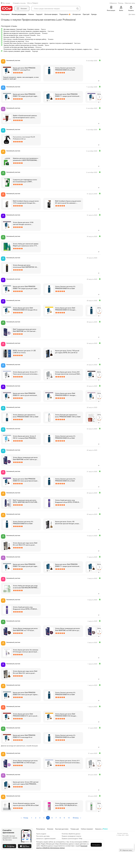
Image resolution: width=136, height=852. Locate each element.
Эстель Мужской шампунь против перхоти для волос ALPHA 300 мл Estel (26, 804)
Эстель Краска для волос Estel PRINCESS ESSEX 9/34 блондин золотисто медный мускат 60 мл (65, 715)
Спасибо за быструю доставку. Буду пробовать (19, 47)
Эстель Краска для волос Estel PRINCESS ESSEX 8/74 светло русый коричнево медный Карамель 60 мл (25, 715)
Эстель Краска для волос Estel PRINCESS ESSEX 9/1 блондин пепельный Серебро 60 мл (65, 394)
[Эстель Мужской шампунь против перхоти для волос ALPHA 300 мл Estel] (7, 806)
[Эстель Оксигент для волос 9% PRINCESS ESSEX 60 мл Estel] (7, 524)
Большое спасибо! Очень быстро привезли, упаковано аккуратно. (25, 31)
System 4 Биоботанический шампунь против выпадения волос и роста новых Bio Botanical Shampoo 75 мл (25, 116)
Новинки (31, 14)
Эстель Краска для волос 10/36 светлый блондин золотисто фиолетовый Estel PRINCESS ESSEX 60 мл (25, 223)
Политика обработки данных (71, 834)
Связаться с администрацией (45, 838)
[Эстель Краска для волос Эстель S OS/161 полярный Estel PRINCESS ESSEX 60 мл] (7, 439)
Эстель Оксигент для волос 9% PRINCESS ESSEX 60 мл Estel (23, 522)
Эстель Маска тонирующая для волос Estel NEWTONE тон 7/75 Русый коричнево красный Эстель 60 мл (25, 629)
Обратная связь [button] (130, 3)
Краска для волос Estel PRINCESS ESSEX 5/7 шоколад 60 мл (24, 69)
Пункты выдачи (41, 834)
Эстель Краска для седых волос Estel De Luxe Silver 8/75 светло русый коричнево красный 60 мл (25, 544)
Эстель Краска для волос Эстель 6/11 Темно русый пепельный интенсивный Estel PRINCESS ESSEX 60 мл (25, 373)
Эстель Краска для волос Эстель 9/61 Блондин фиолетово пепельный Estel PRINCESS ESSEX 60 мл (67, 373)
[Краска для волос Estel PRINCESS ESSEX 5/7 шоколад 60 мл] (7, 71)
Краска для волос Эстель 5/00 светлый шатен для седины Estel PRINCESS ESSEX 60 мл (25, 783)
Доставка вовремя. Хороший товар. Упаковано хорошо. (22, 29)
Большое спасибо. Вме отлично (14, 37)
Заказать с (101, 829)
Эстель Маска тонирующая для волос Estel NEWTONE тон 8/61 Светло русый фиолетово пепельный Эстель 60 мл (26, 458)
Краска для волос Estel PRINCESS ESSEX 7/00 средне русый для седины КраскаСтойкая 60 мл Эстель (25, 95)
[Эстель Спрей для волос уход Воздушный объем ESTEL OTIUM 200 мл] (49, 503)
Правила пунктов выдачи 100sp (72, 838)
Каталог (24, 8)
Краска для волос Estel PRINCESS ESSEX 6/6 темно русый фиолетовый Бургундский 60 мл (25, 480)
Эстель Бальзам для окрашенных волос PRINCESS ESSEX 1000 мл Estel (67, 416)
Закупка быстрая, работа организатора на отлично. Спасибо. (24, 45)
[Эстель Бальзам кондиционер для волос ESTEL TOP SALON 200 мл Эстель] (49, 806)
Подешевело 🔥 (65, 14)
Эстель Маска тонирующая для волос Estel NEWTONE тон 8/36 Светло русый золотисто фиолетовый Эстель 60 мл (68, 629)
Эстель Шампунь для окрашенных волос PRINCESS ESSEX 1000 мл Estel (25, 416)
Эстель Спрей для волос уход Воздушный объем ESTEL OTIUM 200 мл (67, 501)
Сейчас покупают (87, 829)
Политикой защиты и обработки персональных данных (61, 847)
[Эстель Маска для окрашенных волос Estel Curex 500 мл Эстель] (91, 417)
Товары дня (74, 829)
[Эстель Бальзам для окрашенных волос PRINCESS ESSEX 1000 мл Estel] (49, 417)
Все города (6, 3)
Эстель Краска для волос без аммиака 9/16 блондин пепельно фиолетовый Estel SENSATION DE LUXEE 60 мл (25, 651)
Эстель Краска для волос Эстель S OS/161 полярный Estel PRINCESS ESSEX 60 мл (24, 437)
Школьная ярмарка (50, 14)
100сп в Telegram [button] (32, 3)
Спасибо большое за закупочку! (14, 41)
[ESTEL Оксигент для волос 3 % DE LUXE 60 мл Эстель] (7, 353)
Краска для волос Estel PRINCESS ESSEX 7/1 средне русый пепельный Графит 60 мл (67, 95)
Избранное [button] (113, 3)
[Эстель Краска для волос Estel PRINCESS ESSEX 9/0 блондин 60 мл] (7, 311)
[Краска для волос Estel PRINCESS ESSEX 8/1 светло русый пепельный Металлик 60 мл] (7, 396)
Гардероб (39, 14)
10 (69, 818)
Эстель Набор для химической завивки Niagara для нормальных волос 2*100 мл (25, 245)
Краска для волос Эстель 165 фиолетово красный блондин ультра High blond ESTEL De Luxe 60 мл (67, 522)
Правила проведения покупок (71, 836)
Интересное (77, 14)
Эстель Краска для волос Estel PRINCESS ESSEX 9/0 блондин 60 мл (25, 309)
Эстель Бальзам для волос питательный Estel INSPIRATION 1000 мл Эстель (25, 266)
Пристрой (86, 14)
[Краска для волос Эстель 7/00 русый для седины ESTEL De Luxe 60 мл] (49, 353)
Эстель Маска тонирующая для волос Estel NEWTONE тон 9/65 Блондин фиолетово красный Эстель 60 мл (25, 762)
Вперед (76, 818)
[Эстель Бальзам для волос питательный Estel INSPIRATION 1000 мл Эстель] (7, 268)
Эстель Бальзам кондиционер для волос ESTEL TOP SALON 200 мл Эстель (66, 804)
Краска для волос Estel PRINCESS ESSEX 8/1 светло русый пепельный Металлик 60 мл (25, 394)
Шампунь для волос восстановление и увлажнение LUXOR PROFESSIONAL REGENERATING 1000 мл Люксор (25, 159)
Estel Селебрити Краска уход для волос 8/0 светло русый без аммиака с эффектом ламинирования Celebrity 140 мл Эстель (68, 202)
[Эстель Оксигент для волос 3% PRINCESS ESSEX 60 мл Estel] (91, 311)
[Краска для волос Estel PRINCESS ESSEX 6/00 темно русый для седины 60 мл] (7, 695)
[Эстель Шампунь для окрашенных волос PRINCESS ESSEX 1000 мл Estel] (7, 417)
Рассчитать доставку (43, 836)
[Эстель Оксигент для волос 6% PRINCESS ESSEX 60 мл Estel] (49, 71)
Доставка (132, 14)
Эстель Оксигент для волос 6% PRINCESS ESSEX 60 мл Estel (65, 69)
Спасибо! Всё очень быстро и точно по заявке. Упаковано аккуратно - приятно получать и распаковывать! (38, 43)
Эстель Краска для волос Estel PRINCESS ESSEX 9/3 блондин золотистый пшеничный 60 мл (65, 309)
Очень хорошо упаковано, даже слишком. (17, 51)
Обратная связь (127, 850)
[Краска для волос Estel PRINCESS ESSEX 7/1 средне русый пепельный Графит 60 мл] (49, 97)
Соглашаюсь (96, 845)
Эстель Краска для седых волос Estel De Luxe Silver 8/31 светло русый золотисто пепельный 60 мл (25, 672)
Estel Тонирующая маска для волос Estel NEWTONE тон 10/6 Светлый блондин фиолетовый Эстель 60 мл (24, 330)
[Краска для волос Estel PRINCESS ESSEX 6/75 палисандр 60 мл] (7, 738)
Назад (25, 818)
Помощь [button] (120, 3)
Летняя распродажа (19, 14)
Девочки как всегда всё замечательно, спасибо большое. (22, 33)
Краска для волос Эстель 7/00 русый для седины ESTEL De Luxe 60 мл (67, 352)
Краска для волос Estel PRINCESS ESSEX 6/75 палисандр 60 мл (24, 736)
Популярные (5, 14)
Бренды (94, 14)
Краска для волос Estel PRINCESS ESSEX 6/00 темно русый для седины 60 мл (25, 693)
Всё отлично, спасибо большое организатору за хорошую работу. (25, 39)
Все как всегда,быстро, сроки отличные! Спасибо (20, 35)
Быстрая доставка (61, 829)
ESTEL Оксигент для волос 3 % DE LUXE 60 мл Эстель (24, 352)
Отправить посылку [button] (19, 3)
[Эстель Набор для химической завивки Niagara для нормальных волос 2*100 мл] (7, 246)
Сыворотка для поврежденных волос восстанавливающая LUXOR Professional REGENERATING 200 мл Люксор (25, 181)
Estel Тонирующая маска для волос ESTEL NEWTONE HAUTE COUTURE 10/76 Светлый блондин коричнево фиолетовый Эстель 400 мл (25, 501)
